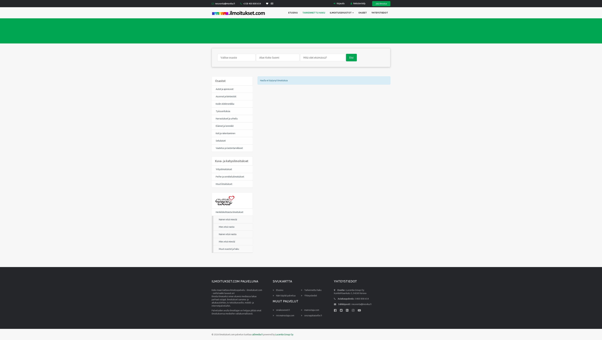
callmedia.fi (257, 334)
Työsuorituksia (223, 111)
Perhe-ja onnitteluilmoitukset (230, 176)
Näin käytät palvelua (286, 295)
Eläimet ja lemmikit (225, 126)
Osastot (220, 80)
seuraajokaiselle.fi (313, 315)
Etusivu (293, 12)
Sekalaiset (221, 140)
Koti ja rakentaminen (225, 133)
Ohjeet (362, 12)
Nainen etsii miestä (228, 219)
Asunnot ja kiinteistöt (226, 96)
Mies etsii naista (226, 227)
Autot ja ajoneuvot (224, 89)
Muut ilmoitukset (224, 184)
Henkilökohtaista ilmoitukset (229, 212)
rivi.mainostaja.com (285, 315)
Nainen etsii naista (227, 234)
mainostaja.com (311, 310)
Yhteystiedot (380, 12)
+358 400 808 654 (252, 3)
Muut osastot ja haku (229, 249)
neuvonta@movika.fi (225, 3)
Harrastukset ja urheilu (227, 118)
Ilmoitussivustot (341, 12)
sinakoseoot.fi (283, 310)
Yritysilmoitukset (224, 169)
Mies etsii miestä (227, 241)
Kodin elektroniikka (225, 104)
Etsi (351, 57)
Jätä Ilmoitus (381, 4)
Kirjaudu (340, 3)
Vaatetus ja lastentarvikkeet (229, 148)
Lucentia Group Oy (284, 334)
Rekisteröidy (359, 3)
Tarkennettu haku (313, 12)
